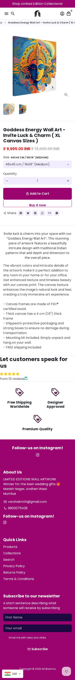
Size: (25, 157)
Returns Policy (14, 572)
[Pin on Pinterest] (35, 213)
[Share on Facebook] (21, 213)
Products (10, 546)
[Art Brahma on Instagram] (37, 455)
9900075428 (16, 508)
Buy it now (37, 205)
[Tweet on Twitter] (28, 213)
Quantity (10, 173)
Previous (7, 66)
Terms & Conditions (18, 579)
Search (8, 559)
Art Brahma (49, 669)
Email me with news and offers (27, 637)
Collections (12, 553)
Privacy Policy (14, 566)
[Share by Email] (49, 213)
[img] (37, 373)
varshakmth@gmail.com (25, 501)
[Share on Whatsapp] (42, 213)
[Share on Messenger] (57, 213)
